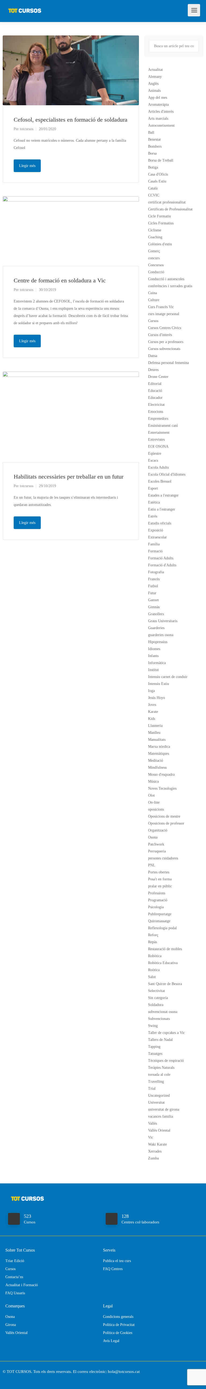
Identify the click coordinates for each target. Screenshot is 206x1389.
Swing (153, 1026)
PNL (151, 865)
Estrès (152, 516)
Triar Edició (14, 1261)
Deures (153, 370)
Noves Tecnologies (162, 788)
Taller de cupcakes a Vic (166, 1033)
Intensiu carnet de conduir (167, 677)
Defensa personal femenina (168, 363)
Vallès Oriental (159, 1130)
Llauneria (155, 726)
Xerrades (154, 1151)
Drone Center (158, 377)
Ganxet (153, 600)
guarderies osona (160, 635)
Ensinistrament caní (163, 426)
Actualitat (155, 70)
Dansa (152, 356)
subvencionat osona (162, 1012)
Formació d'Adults (162, 565)
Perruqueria (157, 851)
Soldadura (155, 1005)
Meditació (155, 761)
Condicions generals (118, 1317)
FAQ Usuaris (15, 1293)
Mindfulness (157, 767)
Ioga (151, 691)
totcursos (26, 129)
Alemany (155, 77)
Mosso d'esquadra (161, 774)
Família (154, 544)
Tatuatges (155, 1054)
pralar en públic (160, 886)
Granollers (156, 614)
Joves (152, 705)
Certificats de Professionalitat (170, 209)
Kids (151, 719)
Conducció (156, 272)
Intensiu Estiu (158, 684)
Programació (157, 900)
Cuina (152, 293)
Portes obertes (158, 872)
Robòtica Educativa (163, 963)
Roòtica (154, 970)
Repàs (152, 942)
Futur (152, 593)
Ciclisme (154, 230)
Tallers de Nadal (160, 1040)
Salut (152, 977)
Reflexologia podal (162, 928)
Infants (153, 656)
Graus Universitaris (162, 621)
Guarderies (156, 628)
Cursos (153, 321)
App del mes (157, 98)
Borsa (152, 153)
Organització (157, 830)
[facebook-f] (8, 1379)
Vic (150, 1137)
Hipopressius (157, 642)
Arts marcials (158, 118)
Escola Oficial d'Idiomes (166, 474)
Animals (154, 91)
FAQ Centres (113, 1269)
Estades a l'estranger (163, 495)
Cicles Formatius (161, 223)
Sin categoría (158, 998)
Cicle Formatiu (159, 216)
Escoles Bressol (159, 481)
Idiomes (154, 649)
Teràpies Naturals (161, 1068)
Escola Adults (158, 467)
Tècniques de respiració (166, 1061)
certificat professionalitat (167, 202)
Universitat (156, 1102)
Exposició (155, 530)
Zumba (153, 1158)
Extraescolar (157, 537)
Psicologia (156, 907)
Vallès (152, 1123)
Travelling (156, 1082)
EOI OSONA (158, 446)
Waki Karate (157, 1144)
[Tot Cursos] (24, 8)
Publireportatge (159, 914)
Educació (155, 391)
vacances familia (160, 1116)
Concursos (156, 265)
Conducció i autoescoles (166, 279)
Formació (155, 551)
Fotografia (156, 572)
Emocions (155, 412)
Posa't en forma (160, 879)
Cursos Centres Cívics (164, 328)
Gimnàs (154, 607)
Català (152, 188)
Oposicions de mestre (164, 816)
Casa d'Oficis (158, 174)
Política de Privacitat (119, 1325)
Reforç (153, 935)
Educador (155, 398)
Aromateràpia (158, 105)
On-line (154, 802)
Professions (156, 893)
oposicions (156, 809)
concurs (154, 258)
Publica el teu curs (117, 1261)
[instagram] (17, 1379)
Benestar (154, 139)
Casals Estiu (157, 181)
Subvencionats (159, 1019)
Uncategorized (159, 1095)
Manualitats (156, 740)
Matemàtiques (158, 754)
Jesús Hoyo (156, 698)
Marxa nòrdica (159, 747)
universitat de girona (163, 1109)
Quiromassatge (159, 921)
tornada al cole (159, 1075)
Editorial (154, 384)
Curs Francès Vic (161, 307)
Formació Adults (160, 558)
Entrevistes (156, 440)
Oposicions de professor (166, 823)
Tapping (154, 1047)
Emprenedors (158, 419)
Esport (153, 488)
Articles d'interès (161, 112)
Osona (152, 837)
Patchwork (156, 844)
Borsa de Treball (160, 160)
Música (153, 781)
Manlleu (154, 733)
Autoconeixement (161, 125)
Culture (153, 300)
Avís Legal (111, 1341)
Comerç (154, 251)
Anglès (153, 84)
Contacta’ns (14, 1277)
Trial (152, 1089)
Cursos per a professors (165, 342)
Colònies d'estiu (160, 244)
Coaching (155, 237)
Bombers (154, 146)
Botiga (153, 167)
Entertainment (159, 433)
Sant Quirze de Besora (165, 984)
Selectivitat (156, 991)
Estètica (154, 502)
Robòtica (154, 956)
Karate (153, 712)
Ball (151, 132)
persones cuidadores (163, 858)
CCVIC (153, 195)
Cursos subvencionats (164, 349)
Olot (151, 795)
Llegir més (27, 166)
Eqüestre (154, 453)
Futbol (153, 586)
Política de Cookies (117, 1333)
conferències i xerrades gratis (170, 286)
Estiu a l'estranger (161, 509)
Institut (153, 670)
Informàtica (157, 663)
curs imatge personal (163, 314)
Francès (154, 579)
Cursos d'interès (160, 335)
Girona (10, 1325)
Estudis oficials (159, 523)
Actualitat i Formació (21, 1285)
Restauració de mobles (165, 949)
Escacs (153, 460)
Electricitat (156, 405)
